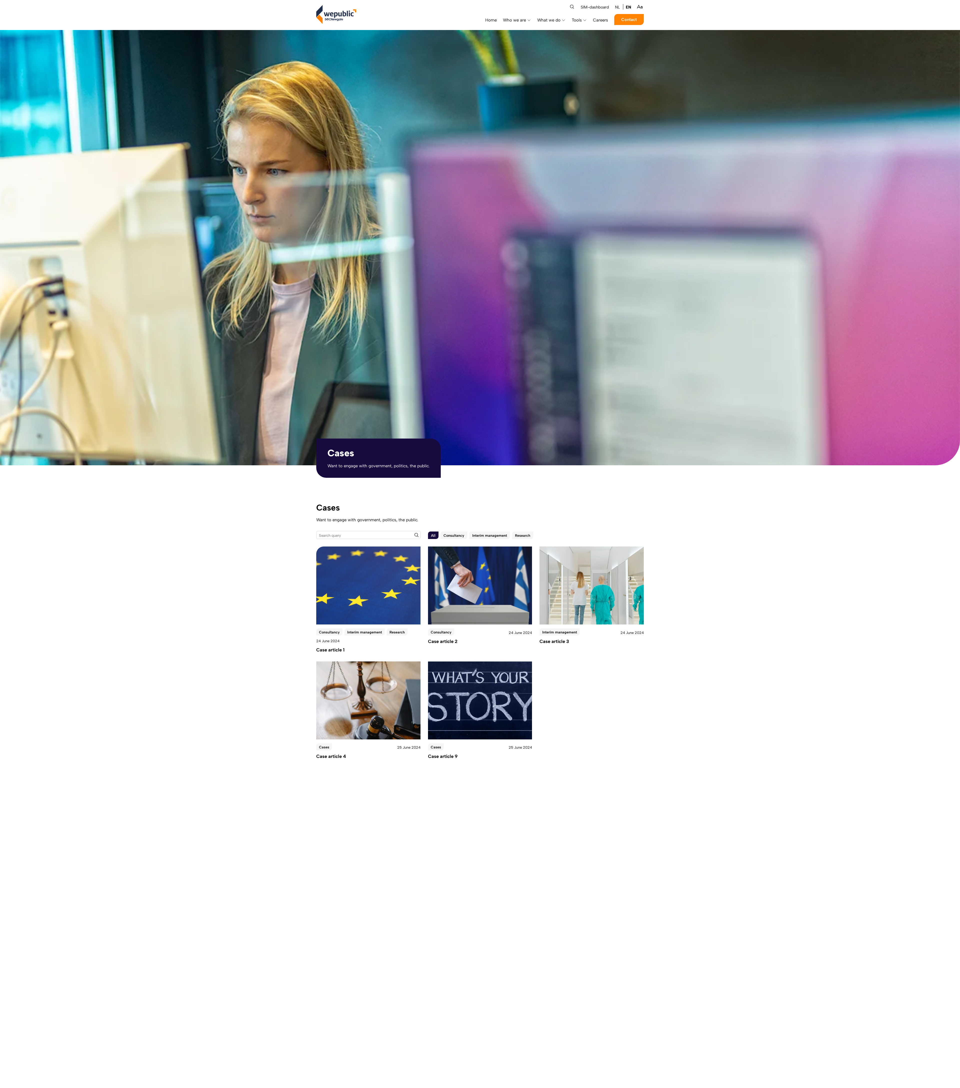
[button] (572, 7)
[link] (617, 7)
